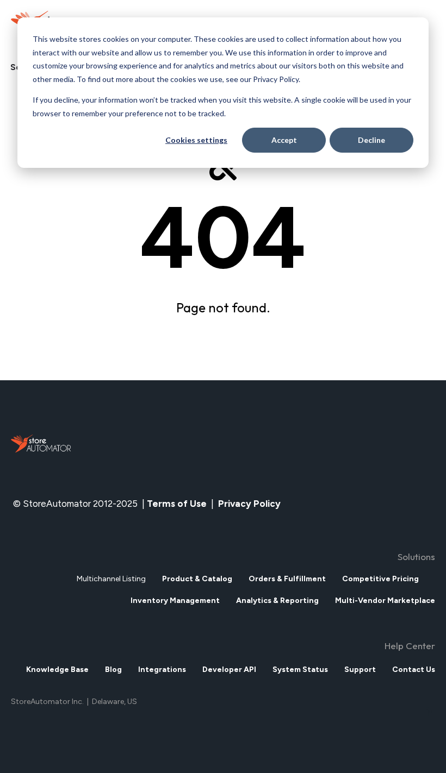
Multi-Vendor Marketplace (385, 600)
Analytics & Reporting (277, 600)
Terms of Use (177, 503)
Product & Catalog (197, 578)
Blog (113, 669)
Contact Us (413, 669)
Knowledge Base (57, 669)
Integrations (162, 669)
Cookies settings (196, 139)
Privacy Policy (250, 503)
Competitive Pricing (380, 578)
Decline (371, 139)
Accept (284, 139)
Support (360, 669)
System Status (300, 669)
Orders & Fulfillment (287, 578)
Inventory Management (175, 600)
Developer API (229, 669)
